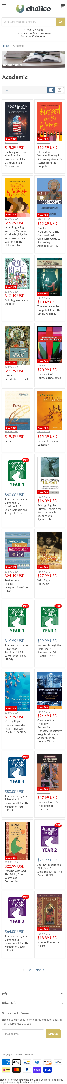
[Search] (60, 22)
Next (39, 969)
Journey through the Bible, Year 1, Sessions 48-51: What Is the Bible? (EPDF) (16, 652)
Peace (8, 441)
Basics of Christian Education (48, 442)
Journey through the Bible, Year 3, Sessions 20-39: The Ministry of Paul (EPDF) (17, 803)
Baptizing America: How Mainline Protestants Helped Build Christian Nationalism (16, 159)
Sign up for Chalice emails (33, 36)
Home (5, 45)
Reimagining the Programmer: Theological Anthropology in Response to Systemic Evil (49, 512)
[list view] (59, 90)
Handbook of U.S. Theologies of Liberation (47, 805)
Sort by (9, 90)
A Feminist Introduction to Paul (16, 377)
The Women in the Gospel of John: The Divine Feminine (49, 310)
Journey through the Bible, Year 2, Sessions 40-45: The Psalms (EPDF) (49, 870)
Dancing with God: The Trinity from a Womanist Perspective (15, 876)
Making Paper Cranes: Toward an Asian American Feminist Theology (15, 726)
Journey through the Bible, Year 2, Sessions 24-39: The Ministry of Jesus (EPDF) (17, 943)
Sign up (53, 1033)
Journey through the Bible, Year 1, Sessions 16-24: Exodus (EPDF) (49, 650)
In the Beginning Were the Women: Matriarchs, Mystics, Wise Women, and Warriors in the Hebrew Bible (16, 236)
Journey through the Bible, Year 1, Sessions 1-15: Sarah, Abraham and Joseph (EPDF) (16, 506)
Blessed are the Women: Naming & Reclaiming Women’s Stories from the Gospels (49, 159)
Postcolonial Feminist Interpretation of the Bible (16, 585)
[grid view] (51, 90)
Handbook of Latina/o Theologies (49, 376)
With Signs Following (43, 582)
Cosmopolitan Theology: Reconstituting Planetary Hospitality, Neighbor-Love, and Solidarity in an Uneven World (49, 731)
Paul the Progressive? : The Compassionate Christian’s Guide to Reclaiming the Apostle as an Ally (48, 236)
